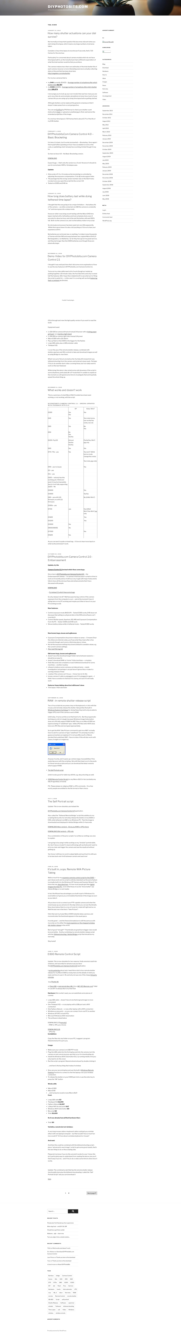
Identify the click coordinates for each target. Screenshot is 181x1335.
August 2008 (106, 188)
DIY (49, 1286)
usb (59, 1309)
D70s (55, 1282)
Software (105, 92)
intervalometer (67, 1289)
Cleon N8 (53, 986)
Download (105, 67)
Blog (103, 64)
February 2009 (107, 167)
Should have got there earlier (56, 1230)
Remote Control (60, 1296)
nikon (61, 1292)
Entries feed (106, 213)
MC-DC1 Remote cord (85, 986)
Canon (50, 1279)
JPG (75, 1289)
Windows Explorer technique (58, 710)
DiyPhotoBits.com (68, 7)
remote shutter (71, 1296)
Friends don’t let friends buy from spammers (60, 1223)
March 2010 (106, 132)
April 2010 (105, 128)
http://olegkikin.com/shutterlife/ (59, 73)
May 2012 (105, 125)
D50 (66, 1279)
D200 (66, 1282)
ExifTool (59, 110)
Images (104, 82)
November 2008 (107, 178)
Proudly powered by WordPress (56, 1330)
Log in (104, 210)
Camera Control (67, 1275)
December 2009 (107, 142)
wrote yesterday (54, 970)
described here (63, 884)
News (104, 85)
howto (59, 1289)
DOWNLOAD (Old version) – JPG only (61, 831)
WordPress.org (107, 220)
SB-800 (50, 1299)
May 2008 (105, 199)
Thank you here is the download (65, 1257)
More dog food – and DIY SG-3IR (57, 1226)
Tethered (58, 1306)
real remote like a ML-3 (66, 986)
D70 (49, 1282)
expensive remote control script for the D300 (78, 878)
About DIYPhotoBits (64, 1264)
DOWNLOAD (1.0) (54, 1029)
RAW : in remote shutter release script (69, 700)
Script (57, 1299)
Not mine (105, 89)
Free (64, 1286)
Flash (59, 1286)
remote (50, 1296)
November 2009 (107, 146)
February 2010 (106, 135)
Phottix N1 (55, 982)
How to (104, 75)
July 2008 (105, 192)
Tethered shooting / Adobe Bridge (65, 934)
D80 (60, 1282)
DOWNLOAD (52, 158)
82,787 (59, 85)
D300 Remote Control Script (58, 779)
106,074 (55, 89)
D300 (72, 1282)
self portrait (65, 1299)
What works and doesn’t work (65, 390)
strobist (50, 1306)
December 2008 (107, 174)
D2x (56, 1279)
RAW (74, 1292)
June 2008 (105, 195)
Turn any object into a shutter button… (58, 1237)
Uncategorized (106, 96)
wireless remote (60, 1313)
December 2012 (107, 114)
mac (49, 1292)
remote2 (63, 1023)
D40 (61, 1279)
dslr (54, 1286)
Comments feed (107, 217)
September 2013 (107, 110)
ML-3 (55, 1292)
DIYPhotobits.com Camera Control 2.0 (70, 574)
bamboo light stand (65, 334)
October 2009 (106, 149)
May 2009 (105, 163)
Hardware (105, 71)
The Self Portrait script (56, 770)
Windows (71, 1309)
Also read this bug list (55, 649)
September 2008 (107, 185)
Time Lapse (51, 1309)
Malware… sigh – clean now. (55, 1233)
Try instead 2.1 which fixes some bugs (62, 592)
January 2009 (106, 170)
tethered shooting (68, 1306)
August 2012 (106, 121)
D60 (71, 1279)
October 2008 (106, 181)
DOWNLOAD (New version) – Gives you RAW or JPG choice (68, 827)
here (58, 112)
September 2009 (107, 153)
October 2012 (106, 117)
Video (104, 99)
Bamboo (51, 1275)
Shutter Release (53, 1303)
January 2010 (106, 139)
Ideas (104, 78)
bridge (58, 1275)
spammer (71, 1303)
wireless (50, 1313)
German (70, 1286)
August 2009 (106, 156)
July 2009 (105, 160)
